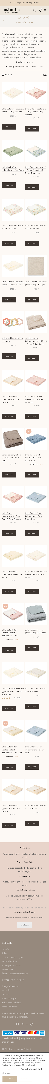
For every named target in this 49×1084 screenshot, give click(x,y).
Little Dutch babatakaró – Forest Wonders (35, 227)
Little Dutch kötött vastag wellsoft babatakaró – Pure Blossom (10, 634)
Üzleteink (6, 949)
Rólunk (5, 953)
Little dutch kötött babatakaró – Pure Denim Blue (33, 457)
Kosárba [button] (9, 127)
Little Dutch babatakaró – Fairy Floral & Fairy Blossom (35, 111)
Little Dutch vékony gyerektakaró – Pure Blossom (34, 399)
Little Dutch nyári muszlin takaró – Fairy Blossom (13, 110)
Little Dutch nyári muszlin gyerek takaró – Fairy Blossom (36, 574)
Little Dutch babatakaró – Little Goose (35, 807)
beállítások (11, 1069)
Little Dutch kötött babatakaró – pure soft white (12, 574)
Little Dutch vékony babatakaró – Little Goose (10, 399)
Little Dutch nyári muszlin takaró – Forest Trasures (13, 283)
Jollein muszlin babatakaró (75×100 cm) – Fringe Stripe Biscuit (36, 341)
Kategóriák (23, 22)
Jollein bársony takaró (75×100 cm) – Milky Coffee (11, 457)
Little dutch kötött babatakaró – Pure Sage (13, 168)
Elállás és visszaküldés (11, 1002)
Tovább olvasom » (24, 62)
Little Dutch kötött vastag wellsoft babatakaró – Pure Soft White (12, 751)
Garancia (5, 994)
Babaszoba (20, 66)
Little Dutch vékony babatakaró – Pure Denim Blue (33, 516)
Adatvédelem (7, 969)
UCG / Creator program (12, 957)
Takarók (33, 66)
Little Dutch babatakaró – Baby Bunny (35, 690)
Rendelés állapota (9, 998)
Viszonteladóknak (9, 961)
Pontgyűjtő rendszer (10, 986)
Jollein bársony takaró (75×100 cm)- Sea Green (35, 631)
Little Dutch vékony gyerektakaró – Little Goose (11, 808)
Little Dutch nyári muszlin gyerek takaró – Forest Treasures (13, 691)
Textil (27, 66)
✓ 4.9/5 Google (16, 3)
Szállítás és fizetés (9, 1006)
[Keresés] (34, 10)
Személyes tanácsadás (11, 965)
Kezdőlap (11, 66)
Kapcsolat (6, 990)
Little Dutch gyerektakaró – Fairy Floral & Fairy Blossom (11, 516)
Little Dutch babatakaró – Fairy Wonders (12, 227)
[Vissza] (5, 20)
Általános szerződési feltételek (15, 973)
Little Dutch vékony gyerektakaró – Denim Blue (35, 749)
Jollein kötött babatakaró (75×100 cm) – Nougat (36, 283)
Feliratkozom (24, 925)
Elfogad (10, 1079)
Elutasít (25, 1079)
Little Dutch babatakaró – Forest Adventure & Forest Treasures (35, 170)
